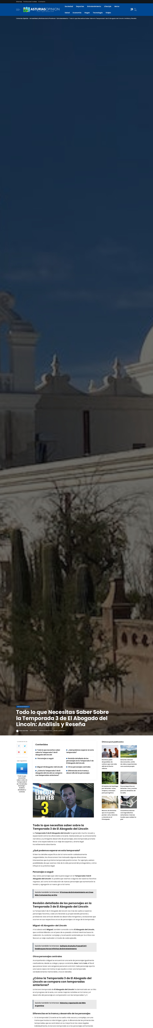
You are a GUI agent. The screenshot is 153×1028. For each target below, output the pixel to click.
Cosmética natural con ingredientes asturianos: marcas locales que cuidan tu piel (128, 815)
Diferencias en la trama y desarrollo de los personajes (78, 772)
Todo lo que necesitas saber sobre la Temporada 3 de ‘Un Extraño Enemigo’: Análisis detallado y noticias (22, 784)
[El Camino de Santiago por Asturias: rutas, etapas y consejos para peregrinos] (110, 778)
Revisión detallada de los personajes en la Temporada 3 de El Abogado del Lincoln (80, 760)
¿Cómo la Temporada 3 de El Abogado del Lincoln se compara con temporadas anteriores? (48, 773)
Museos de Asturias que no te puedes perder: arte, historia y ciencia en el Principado (109, 815)
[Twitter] (24, 746)
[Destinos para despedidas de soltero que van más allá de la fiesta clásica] (110, 751)
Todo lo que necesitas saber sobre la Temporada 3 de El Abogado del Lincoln (47, 752)
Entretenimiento (23, 706)
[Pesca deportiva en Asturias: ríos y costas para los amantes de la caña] (128, 778)
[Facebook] (18, 746)
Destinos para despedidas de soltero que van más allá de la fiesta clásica (109, 764)
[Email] (24, 752)
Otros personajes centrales (79, 767)
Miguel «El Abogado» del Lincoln (50, 767)
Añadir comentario (59, 730)
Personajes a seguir (45, 758)
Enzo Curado (23, 730)
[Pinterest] (18, 752)
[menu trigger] (19, 9)
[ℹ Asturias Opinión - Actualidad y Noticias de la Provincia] (42, 9)
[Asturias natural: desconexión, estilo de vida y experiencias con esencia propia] (128, 751)
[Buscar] (135, 9)
